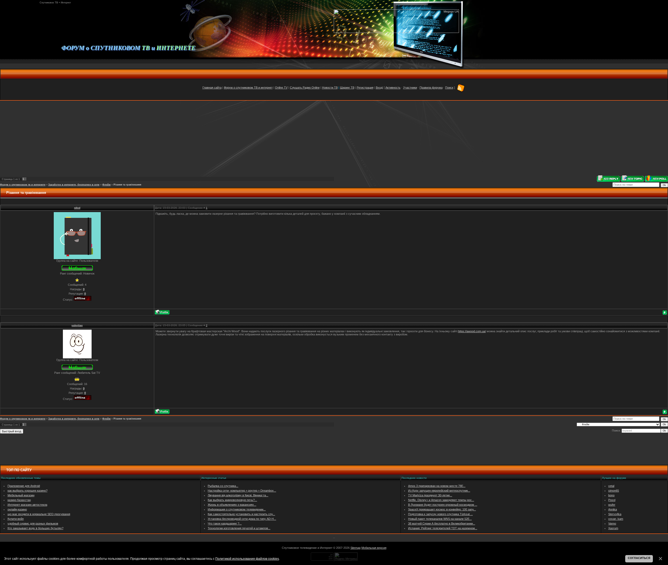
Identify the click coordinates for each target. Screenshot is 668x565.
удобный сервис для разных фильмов (33, 523)
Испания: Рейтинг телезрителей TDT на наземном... (442, 528)
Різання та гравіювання (127, 184)
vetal (611, 485)
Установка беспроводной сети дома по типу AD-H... (242, 518)
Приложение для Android (24, 485)
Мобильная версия (373, 547)
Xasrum (613, 528)
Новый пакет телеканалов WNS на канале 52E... (440, 518)
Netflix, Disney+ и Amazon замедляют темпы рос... (441, 500)
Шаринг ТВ (347, 87)
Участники (410, 87)
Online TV (281, 87)
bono (611, 495)
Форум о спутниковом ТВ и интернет (248, 87)
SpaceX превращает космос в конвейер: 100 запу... (442, 509)
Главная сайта (212, 87)
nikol (77, 207)
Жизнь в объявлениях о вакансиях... (232, 504)
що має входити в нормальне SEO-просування (39, 514)
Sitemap (355, 547)
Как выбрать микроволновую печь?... (232, 500)
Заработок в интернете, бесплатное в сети (73, 184)
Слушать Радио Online (305, 87)
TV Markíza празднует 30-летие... (430, 495)
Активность (393, 87)
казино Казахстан (19, 500)
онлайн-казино (17, 509)
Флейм (106, 184)
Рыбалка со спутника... (223, 485)
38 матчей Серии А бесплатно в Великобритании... (441, 523)
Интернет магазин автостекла (27, 504)
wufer (611, 504)
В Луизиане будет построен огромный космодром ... (442, 504)
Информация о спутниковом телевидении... (237, 509)
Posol (611, 500)
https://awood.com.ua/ (472, 331)
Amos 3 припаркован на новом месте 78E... (437, 485)
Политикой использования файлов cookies (247, 558)
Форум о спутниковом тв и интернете (22, 184)
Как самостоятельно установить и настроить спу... (241, 514)
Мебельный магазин (21, 495)
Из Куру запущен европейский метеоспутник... (439, 490)
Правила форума (431, 87)
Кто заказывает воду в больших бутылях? (35, 528)
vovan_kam (615, 518)
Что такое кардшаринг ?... (225, 523)
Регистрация (365, 87)
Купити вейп (16, 518)
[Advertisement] (334, 137)
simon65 (613, 490)
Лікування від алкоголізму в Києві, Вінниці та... (238, 495)
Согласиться (639, 558)
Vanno (612, 523)
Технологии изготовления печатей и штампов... (239, 528)
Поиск (449, 87)
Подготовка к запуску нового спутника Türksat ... (440, 514)
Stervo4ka (614, 514)
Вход (379, 87)
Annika (612, 509)
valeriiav (77, 325)
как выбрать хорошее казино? (27, 490)
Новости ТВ (330, 87)
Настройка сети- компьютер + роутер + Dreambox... (242, 490)
